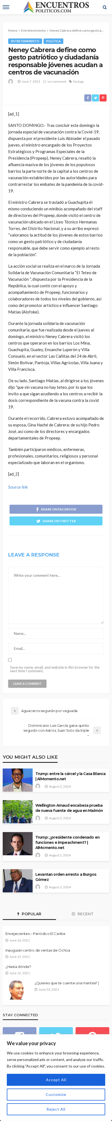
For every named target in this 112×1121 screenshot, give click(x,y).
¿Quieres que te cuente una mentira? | (67, 983)
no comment (57, 81)
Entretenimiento (25, 41)
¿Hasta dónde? (18, 966)
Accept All (56, 1079)
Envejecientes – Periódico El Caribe (35, 933)
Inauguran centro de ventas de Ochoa (37, 950)
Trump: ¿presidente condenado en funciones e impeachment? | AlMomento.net (67, 842)
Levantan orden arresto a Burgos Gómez (65, 877)
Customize (56, 1094)
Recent (85, 913)
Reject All (56, 1109)
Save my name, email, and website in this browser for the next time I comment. (54, 669)
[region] (56, 1077)
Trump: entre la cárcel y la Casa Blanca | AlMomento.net (70, 776)
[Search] (104, 7)
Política (53, 41)
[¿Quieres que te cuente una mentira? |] (17, 990)
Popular (31, 913)
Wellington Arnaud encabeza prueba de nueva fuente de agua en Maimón (69, 808)
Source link (18, 487)
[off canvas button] (6, 7)
